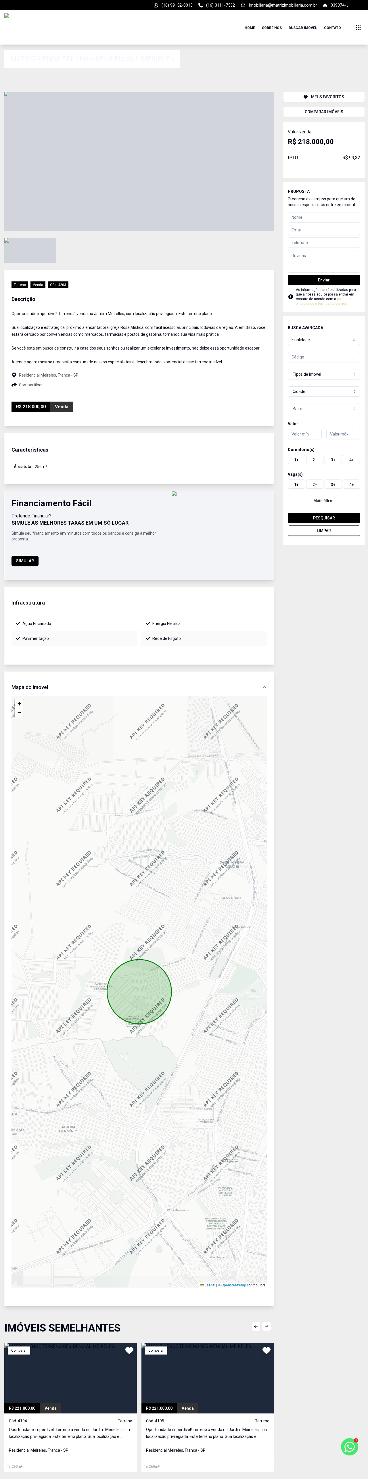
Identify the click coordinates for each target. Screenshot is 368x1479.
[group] (324, 459)
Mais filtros (324, 500)
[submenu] (358, 27)
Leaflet (209, 1284)
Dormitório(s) (301, 449)
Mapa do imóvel (30, 687)
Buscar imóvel (303, 28)
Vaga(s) (295, 474)
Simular (25, 561)
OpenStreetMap (233, 1284)
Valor (293, 423)
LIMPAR (324, 530)
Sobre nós (272, 28)
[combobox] (324, 340)
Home (250, 28)
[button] (19, 703)
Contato (332, 28)
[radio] (296, 459)
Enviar (324, 280)
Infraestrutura (28, 603)
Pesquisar (324, 518)
